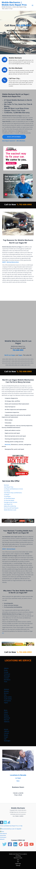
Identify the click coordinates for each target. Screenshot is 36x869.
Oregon (6, 737)
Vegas (20, 355)
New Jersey (7, 718)
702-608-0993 (23, 25)
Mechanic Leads (18, 858)
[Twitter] (4, 844)
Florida (6, 670)
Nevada (6, 735)
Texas (5, 681)
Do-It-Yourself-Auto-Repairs (11, 508)
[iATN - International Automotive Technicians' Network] (5, 835)
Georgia (6, 672)
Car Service (7, 491)
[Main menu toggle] (32, 5)
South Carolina (8, 699)
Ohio (5, 695)
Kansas (6, 714)
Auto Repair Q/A (8, 504)
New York (6, 720)
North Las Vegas (10, 355)
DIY (18, 861)
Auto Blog (18, 856)
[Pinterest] (26, 844)
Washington (7, 741)
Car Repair (6, 494)
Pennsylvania (7, 701)
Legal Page (18, 863)
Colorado (6, 733)
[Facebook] (10, 844)
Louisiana (6, 678)
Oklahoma (6, 721)
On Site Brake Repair (9, 498)
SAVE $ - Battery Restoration (10, 262)
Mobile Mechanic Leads (10, 510)
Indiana (6, 712)
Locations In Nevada (18, 775)
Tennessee (7, 674)
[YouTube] (31, 844)
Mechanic (6, 485)
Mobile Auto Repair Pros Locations (18, 854)
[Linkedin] (15, 844)
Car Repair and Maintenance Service (13, 489)
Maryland (6, 716)
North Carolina (8, 697)
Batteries (7, 444)
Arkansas (6, 689)
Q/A (18, 859)
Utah (5, 739)
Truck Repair (7, 496)
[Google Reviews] (21, 844)
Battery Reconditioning (10, 506)
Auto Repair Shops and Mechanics (13, 492)
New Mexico (7, 679)
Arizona (6, 729)
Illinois (5, 710)
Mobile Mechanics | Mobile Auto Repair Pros (14, 3)
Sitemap (18, 865)
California (6, 731)
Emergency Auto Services (10, 502)
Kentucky (6, 691)
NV (3, 633)
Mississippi (7, 676)
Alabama (6, 668)
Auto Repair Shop (8, 487)
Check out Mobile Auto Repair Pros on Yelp (11, 826)
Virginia (6, 702)
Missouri (6, 693)
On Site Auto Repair (9, 500)
